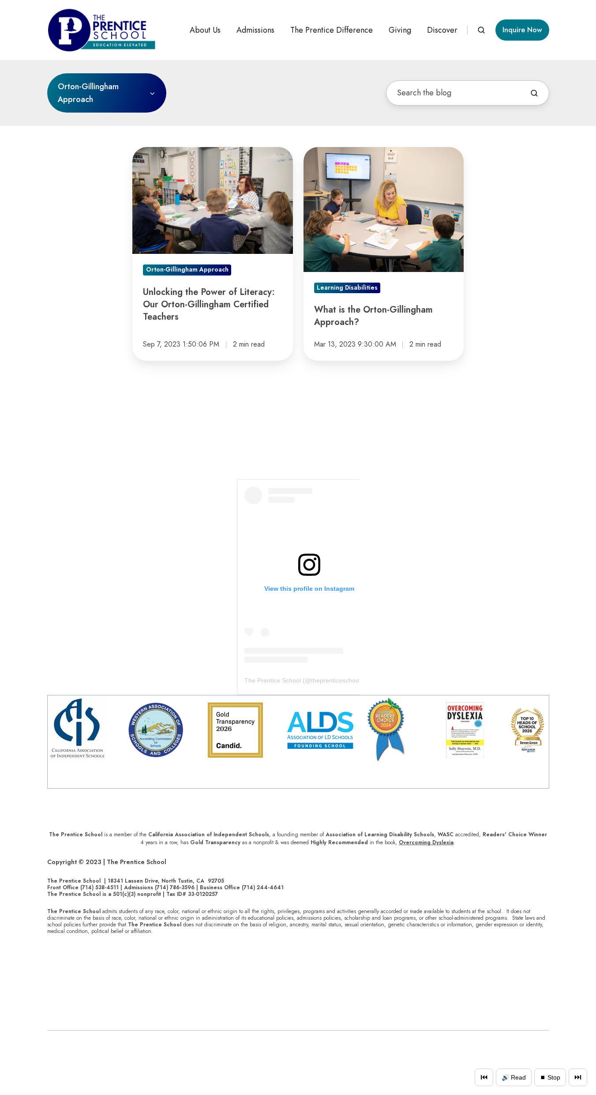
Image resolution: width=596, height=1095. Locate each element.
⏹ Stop (550, 1077)
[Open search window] (481, 30)
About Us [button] (205, 30)
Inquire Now (522, 30)
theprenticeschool (335, 680)
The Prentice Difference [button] (331, 30)
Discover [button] (442, 30)
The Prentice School (272, 680)
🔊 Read (514, 1077)
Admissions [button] (255, 30)
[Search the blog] (534, 93)
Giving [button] (400, 30)
